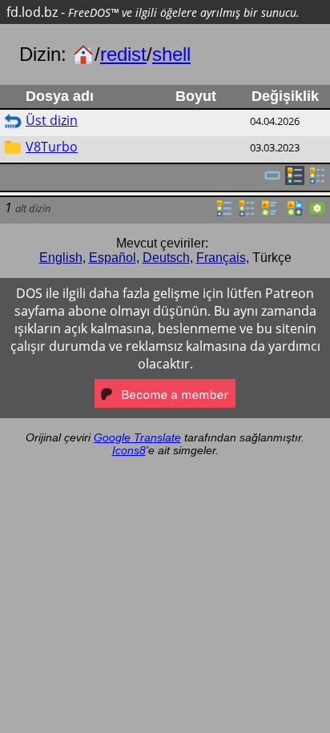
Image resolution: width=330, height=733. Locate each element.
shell (171, 54)
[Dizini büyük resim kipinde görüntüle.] (317, 213)
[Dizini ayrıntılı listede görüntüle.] (246, 213)
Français (221, 257)
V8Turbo (52, 146)
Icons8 (129, 450)
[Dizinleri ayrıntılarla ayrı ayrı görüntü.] (317, 180)
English (60, 257)
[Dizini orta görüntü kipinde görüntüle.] (294, 213)
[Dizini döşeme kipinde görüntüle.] (269, 213)
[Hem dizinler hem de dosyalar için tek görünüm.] (272, 180)
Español (112, 257)
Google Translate (137, 437)
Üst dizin (52, 120)
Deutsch (166, 257)
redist (123, 54)
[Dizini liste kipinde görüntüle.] (224, 213)
